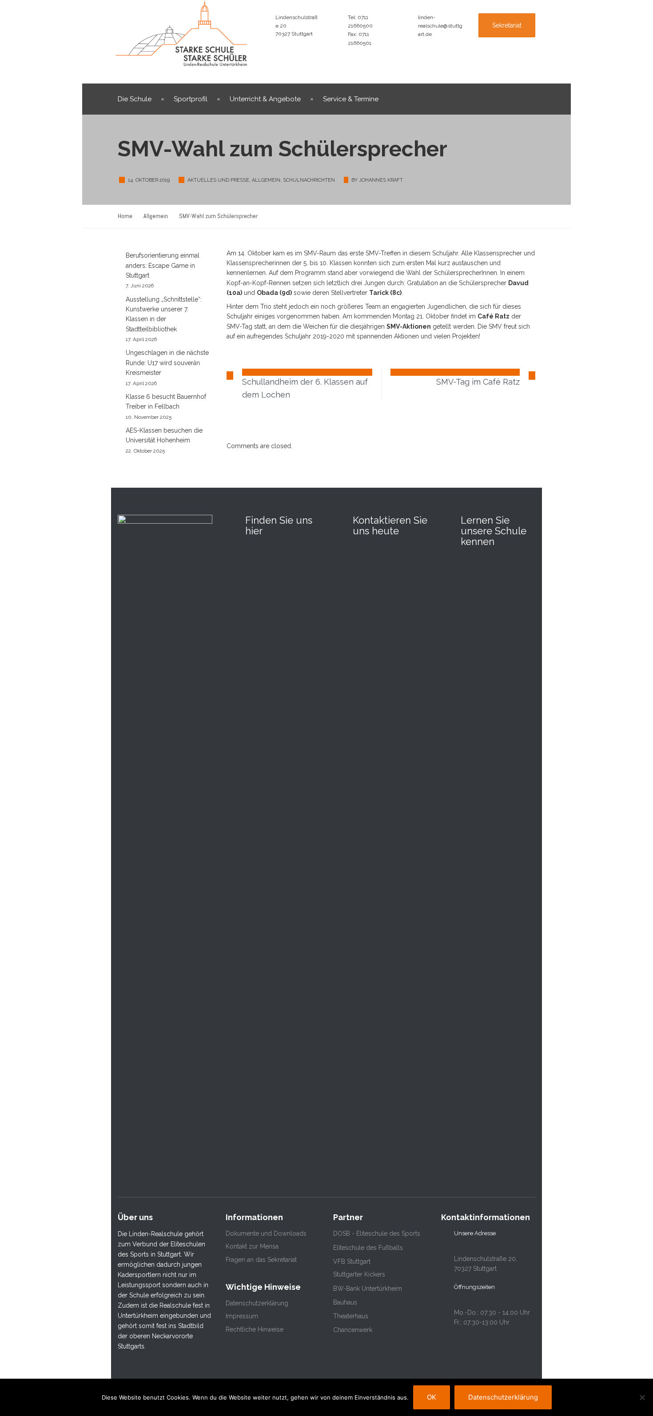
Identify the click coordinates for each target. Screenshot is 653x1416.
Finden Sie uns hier (278, 525)
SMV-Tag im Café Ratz (478, 381)
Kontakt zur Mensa (252, 1246)
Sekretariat (507, 25)
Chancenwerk (352, 1329)
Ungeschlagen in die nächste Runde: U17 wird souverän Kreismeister (167, 362)
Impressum (242, 1316)
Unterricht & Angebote (265, 99)
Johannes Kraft (381, 180)
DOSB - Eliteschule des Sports (376, 1233)
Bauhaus (345, 1302)
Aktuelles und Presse (218, 180)
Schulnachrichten (309, 180)
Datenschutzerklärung (257, 1303)
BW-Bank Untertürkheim (367, 1288)
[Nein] (641, 1397)
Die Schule (134, 99)
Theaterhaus (350, 1316)
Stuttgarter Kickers (359, 1274)
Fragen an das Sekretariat (261, 1259)
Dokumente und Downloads (266, 1233)
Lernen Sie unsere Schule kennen (493, 530)
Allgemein (266, 180)
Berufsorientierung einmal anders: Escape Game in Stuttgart (162, 265)
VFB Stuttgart (351, 1261)
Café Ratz (494, 316)
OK (431, 1397)
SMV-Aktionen (408, 326)
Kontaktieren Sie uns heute (390, 525)
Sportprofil (190, 99)
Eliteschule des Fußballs (368, 1247)
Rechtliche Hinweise (254, 1329)
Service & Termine (350, 99)
